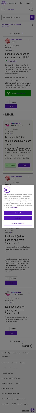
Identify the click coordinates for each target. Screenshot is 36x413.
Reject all (18, 218)
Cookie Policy (14, 207)
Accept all (18, 212)
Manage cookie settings (18, 223)
